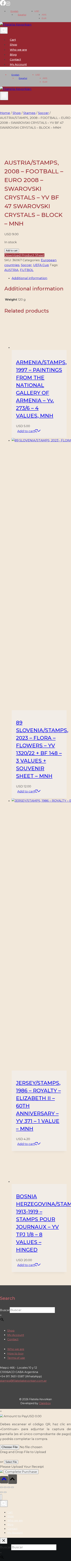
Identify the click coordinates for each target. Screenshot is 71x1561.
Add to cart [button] (26, 431)
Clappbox (45, 1403)
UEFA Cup (41, 265)
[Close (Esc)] (12, 1487)
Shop (13, 44)
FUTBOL (26, 270)
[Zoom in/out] (1, 1487)
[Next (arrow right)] (5, 1492)
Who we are (18, 49)
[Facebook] (3, 5)
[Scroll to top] (4, 1479)
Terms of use (16, 1358)
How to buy (15, 1353)
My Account (15, 1335)
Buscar (5, 1310)
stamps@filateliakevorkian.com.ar (23, 1380)
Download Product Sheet (24, 255)
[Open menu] (4, 95)
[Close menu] (1, 1497)
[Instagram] (8, 5)
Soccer (26, 265)
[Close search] (3, 1541)
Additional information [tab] (29, 278)
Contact (15, 59)
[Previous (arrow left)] (1, 1492)
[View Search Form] (4, 30)
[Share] (8, 1487)
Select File (11, 1462)
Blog (13, 54)
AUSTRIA (11, 270)
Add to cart (11, 250)
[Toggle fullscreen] (5, 1487)
